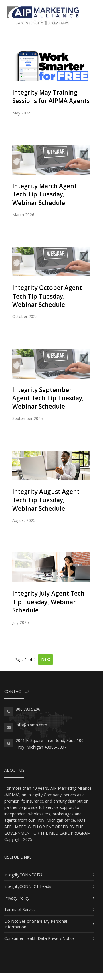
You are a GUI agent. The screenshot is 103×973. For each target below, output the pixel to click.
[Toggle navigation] (14, 42)
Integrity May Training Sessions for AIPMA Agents (51, 96)
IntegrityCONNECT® (23, 875)
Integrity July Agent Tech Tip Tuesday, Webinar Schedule (48, 601)
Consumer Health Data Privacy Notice (39, 938)
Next (45, 659)
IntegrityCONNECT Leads (27, 886)
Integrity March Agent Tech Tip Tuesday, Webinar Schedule (44, 194)
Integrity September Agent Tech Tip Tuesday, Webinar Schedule (48, 398)
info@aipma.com (31, 724)
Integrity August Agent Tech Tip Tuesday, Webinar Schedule (46, 500)
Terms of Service (20, 909)
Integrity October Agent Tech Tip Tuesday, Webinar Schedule (47, 296)
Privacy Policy (16, 898)
